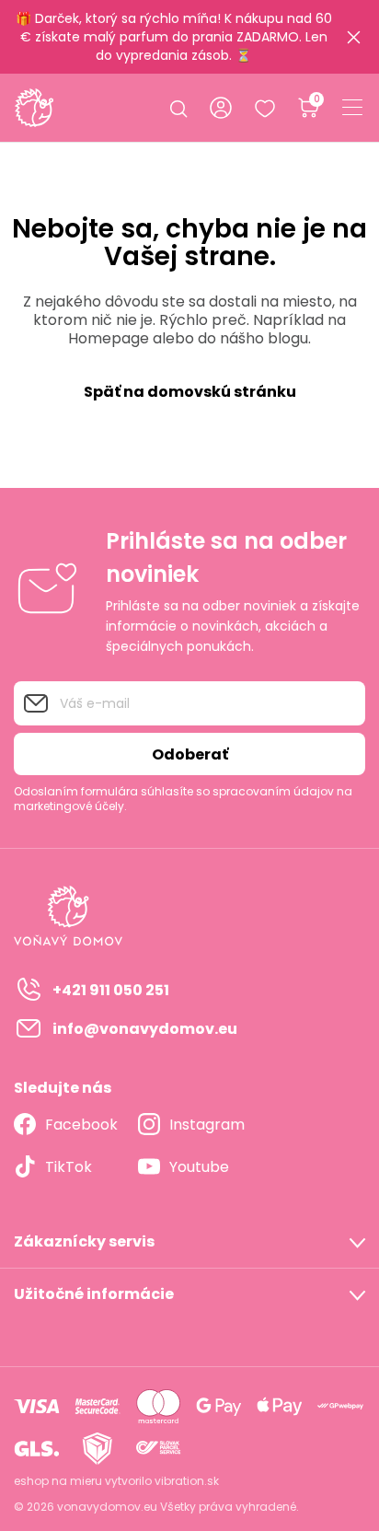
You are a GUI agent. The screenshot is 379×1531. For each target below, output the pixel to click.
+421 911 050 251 (110, 990)
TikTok (68, 1166)
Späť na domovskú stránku (190, 391)
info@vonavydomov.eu (144, 1028)
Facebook (81, 1124)
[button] (189, 1242)
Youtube (199, 1166)
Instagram (207, 1124)
